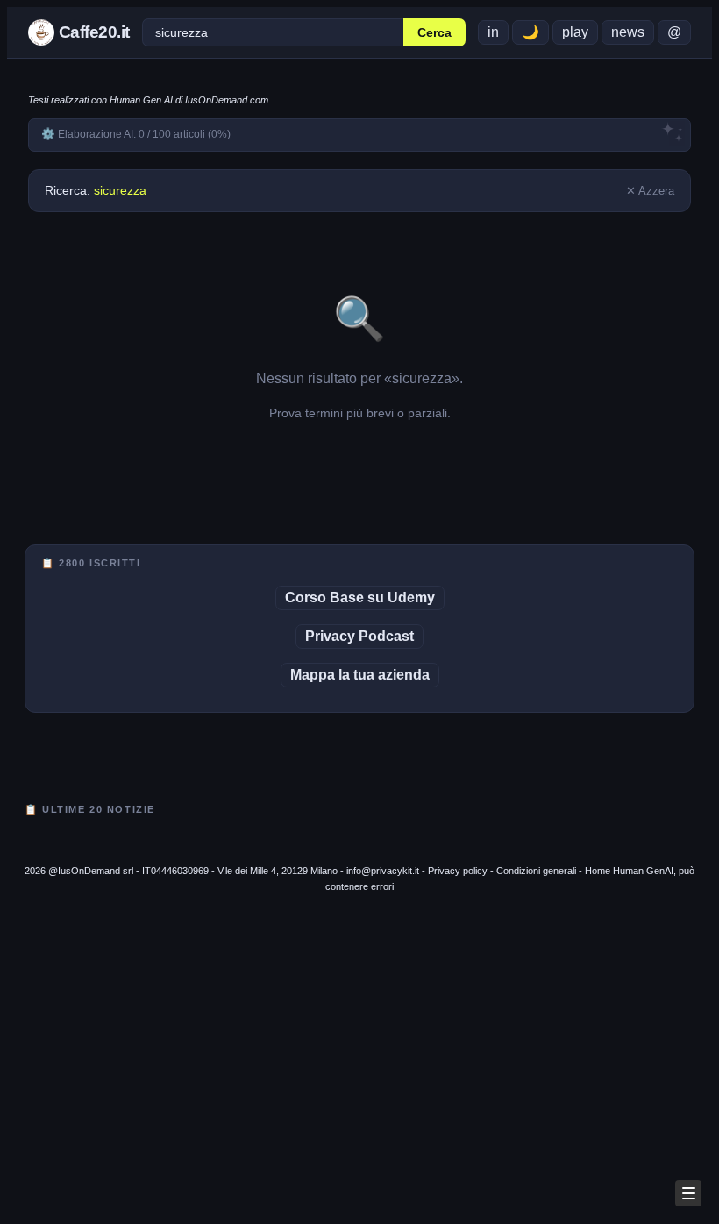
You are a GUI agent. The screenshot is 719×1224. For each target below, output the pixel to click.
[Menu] (688, 1193)
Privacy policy (458, 870)
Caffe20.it (92, 32)
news (627, 32)
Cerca (434, 32)
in (493, 32)
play (575, 32)
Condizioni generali (536, 870)
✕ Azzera (650, 190)
